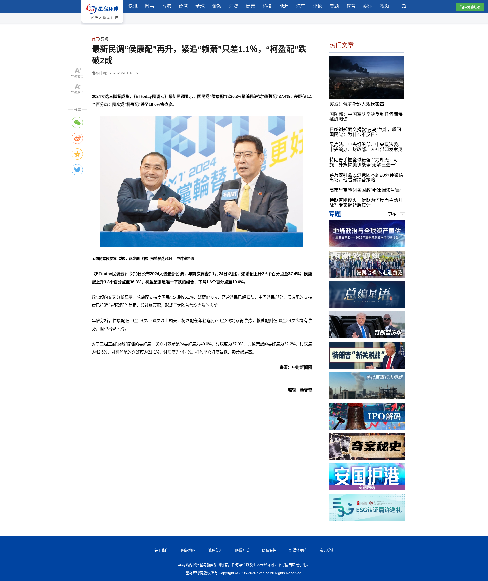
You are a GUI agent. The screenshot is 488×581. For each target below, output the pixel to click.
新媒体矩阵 (298, 550)
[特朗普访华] (367, 337)
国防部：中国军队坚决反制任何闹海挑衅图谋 (366, 117)
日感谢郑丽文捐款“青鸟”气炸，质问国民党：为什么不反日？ (365, 132)
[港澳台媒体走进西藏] (367, 276)
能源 (283, 6)
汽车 (300, 6)
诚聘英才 (215, 550)
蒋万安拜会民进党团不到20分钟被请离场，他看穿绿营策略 (366, 178)
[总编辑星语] (367, 306)
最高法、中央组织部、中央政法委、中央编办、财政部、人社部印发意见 (366, 147)
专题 (334, 6)
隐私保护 (269, 550)
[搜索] (404, 6)
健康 (250, 6)
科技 (267, 6)
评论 (317, 6)
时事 (149, 6)
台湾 (183, 6)
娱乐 (367, 6)
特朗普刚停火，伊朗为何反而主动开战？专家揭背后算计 (366, 203)
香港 (166, 6)
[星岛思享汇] (367, 245)
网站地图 (188, 550)
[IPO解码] (367, 428)
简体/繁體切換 (470, 7)
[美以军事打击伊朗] (367, 397)
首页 (95, 39)
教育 (351, 6)
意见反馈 (326, 550)
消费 (233, 6)
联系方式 (242, 550)
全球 (200, 6)
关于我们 (161, 550)
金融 (216, 6)
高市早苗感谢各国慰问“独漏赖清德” (365, 190)
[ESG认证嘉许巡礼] (367, 519)
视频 (384, 6)
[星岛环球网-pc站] (102, 24)
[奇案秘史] (367, 458)
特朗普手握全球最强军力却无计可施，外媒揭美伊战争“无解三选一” (363, 162)
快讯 (133, 6)
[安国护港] (367, 489)
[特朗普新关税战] (367, 367)
